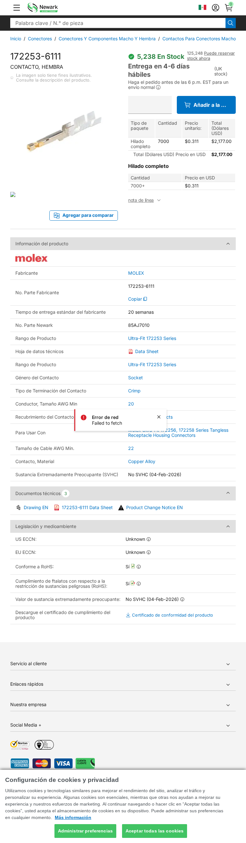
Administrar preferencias (85, 830)
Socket (135, 377)
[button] (16, 7)
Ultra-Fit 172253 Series (152, 338)
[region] (123, 806)
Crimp (134, 390)
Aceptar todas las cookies (155, 830)
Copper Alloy (141, 461)
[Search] (231, 23)
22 (131, 448)
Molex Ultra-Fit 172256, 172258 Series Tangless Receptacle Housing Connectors (178, 432)
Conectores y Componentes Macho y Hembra (107, 38)
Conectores (40, 38)
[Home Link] (52, 7)
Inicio (15, 38)
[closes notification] (159, 417)
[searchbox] (118, 23)
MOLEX (136, 273)
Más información (73, 817)
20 (131, 403)
